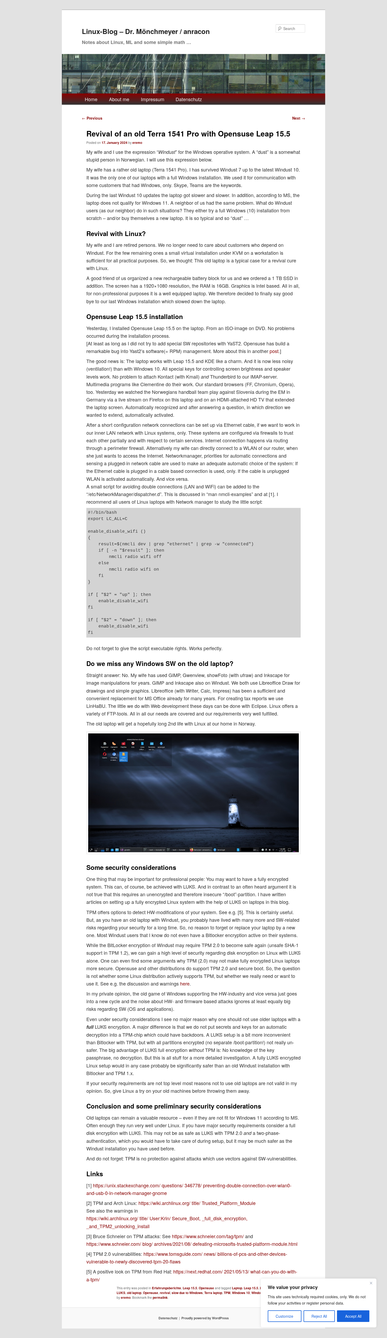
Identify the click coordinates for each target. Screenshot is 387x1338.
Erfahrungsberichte (166, 1288)
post (274, 350)
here (185, 983)
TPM (227, 1292)
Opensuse (206, 1288)
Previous (92, 118)
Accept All (353, 1316)
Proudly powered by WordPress (205, 1318)
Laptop (237, 1288)
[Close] (371, 1283)
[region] (318, 1302)
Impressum (152, 99)
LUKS (121, 1292)
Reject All (319, 1316)
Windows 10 (241, 1292)
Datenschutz (189, 99)
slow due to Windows (187, 1292)
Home (91, 99)
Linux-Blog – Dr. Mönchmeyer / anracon (146, 31)
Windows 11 (260, 1292)
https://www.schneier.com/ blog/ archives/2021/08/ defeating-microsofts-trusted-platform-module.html (191, 1243)
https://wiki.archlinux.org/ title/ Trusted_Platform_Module (197, 1202)
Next (298, 118)
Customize (284, 1316)
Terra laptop (213, 1292)
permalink (160, 1297)
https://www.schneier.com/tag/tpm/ (208, 1236)
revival (165, 1292)
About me (119, 99)
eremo (137, 142)
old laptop (134, 1292)
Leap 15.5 (190, 1288)
